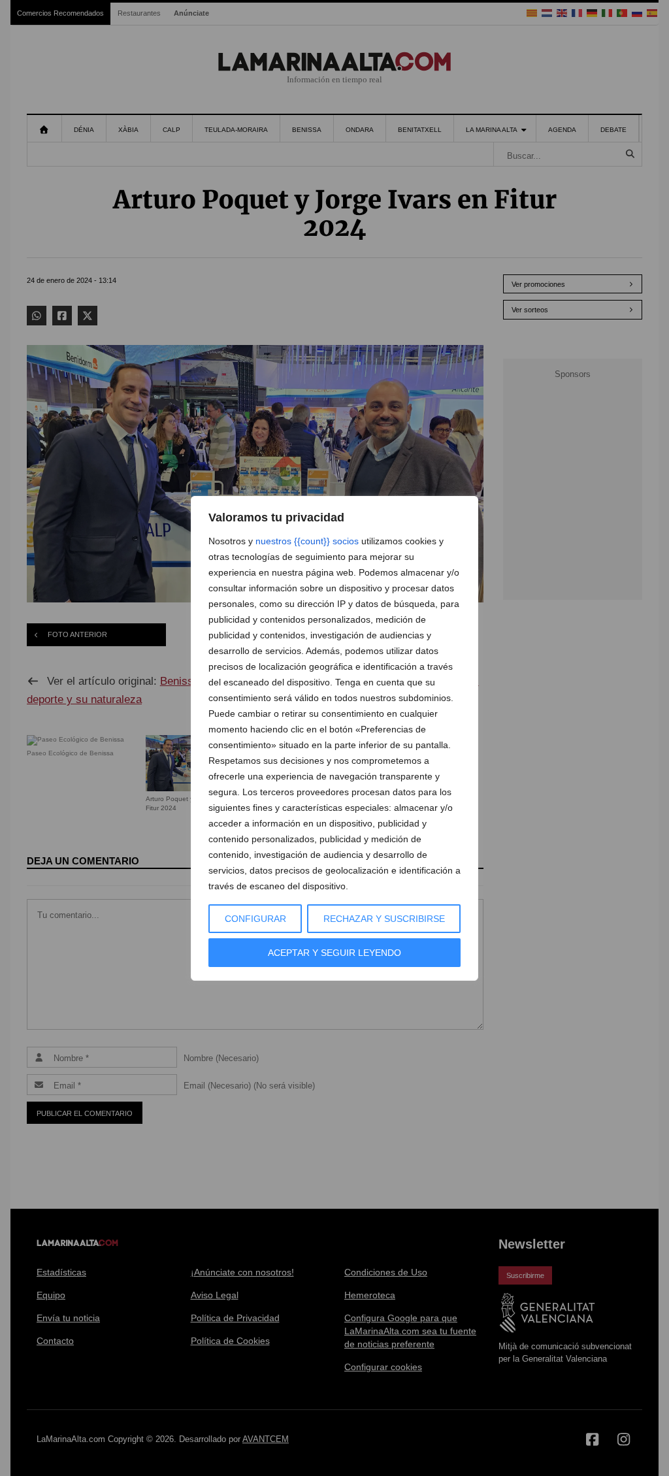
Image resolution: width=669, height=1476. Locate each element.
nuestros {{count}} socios (307, 541)
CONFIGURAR (255, 918)
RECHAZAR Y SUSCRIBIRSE (384, 918)
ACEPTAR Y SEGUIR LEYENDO (334, 952)
